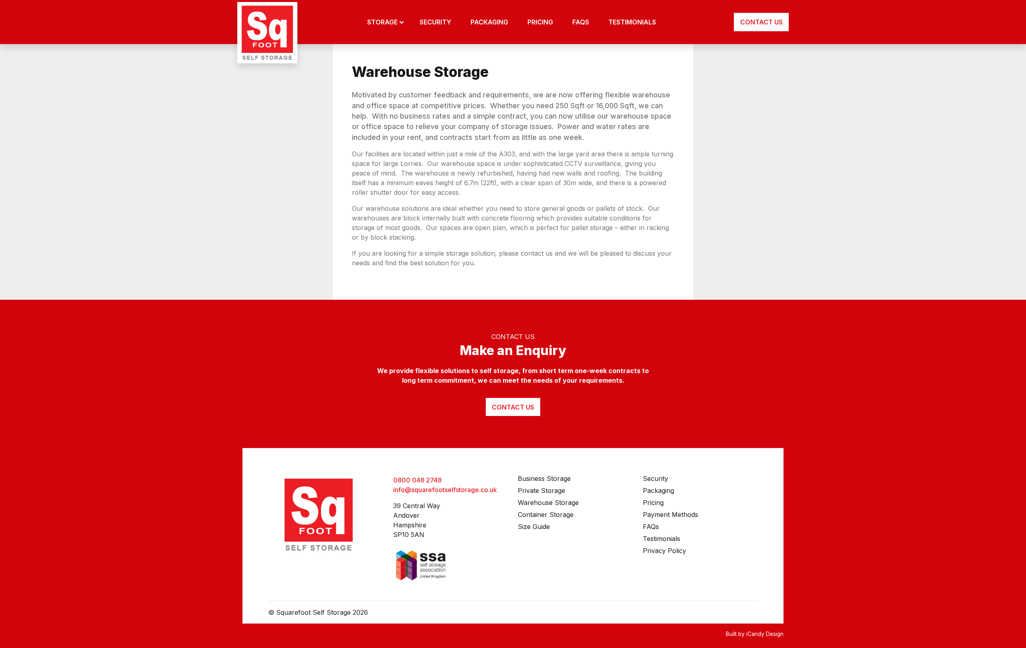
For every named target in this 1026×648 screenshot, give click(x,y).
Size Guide (534, 527)
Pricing (653, 503)
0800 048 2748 (417, 480)
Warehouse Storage (548, 503)
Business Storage (544, 478)
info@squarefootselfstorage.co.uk (445, 490)
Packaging (658, 491)
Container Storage (546, 515)
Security (655, 478)
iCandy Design (765, 634)
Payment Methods (670, 515)
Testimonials (661, 539)
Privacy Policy (664, 551)
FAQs (651, 527)
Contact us (513, 407)
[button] (385, 22)
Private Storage (541, 491)
